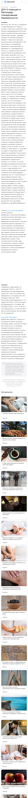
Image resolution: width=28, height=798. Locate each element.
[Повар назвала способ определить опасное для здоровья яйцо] (14, 632)
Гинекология (13, 7)
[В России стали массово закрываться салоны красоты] (14, 756)
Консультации (4, 7)
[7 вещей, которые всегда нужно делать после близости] (14, 731)
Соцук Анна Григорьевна (15, 210)
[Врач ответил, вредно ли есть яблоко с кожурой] (14, 781)
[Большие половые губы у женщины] (14, 408)
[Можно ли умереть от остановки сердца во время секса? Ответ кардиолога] (14, 532)
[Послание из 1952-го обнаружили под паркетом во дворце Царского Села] (14, 657)
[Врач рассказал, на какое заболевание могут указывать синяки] (14, 681)
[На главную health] (10, 2)
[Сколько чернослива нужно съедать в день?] (14, 607)
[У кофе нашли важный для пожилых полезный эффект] (14, 458)
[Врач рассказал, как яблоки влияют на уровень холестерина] (14, 433)
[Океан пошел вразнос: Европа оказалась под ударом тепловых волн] (14, 706)
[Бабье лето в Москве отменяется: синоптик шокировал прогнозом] (14, 482)
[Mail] (5, 2)
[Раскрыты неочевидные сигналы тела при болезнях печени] (14, 557)
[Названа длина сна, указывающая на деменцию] (14, 507)
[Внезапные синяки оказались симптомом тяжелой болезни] (14, 582)
